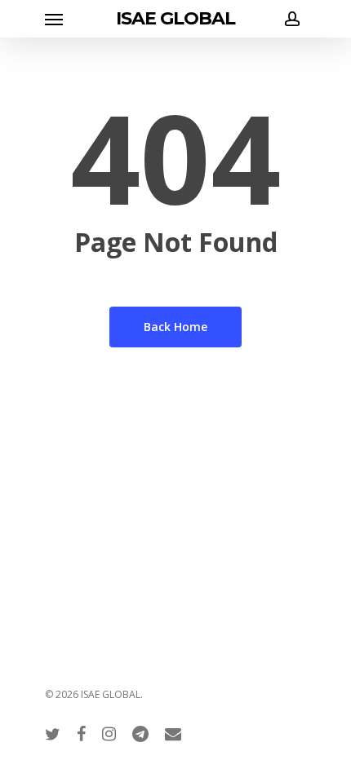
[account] (289, 19)
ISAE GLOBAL (175, 19)
